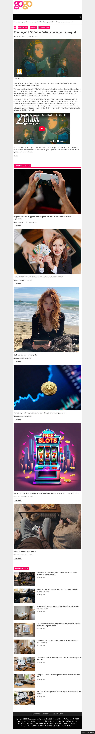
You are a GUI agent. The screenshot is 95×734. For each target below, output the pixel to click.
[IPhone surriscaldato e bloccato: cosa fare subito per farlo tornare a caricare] (24, 596)
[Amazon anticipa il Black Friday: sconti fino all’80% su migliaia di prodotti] (24, 664)
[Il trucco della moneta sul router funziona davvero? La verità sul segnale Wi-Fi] (24, 613)
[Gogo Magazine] (23, 7)
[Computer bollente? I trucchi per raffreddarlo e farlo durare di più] (24, 681)
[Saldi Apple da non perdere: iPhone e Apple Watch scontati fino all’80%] (24, 698)
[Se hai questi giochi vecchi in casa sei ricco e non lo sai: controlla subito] (47, 251)
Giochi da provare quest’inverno (25, 551)
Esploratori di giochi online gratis (25, 355)
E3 (15, 27)
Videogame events (44, 27)
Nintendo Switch (23, 27)
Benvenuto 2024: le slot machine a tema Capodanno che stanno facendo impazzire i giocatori (46, 493)
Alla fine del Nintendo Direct (47, 101)
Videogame (33, 27)
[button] (80, 17)
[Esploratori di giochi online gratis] (47, 319)
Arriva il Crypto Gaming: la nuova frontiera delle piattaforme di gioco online (40, 413)
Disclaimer (46, 714)
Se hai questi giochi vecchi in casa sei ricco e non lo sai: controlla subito (39, 277)
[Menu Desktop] (16, 17)
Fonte (16, 156)
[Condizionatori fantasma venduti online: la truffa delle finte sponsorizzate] (24, 647)
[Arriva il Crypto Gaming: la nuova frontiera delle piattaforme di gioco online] (47, 387)
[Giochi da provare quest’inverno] (47, 526)
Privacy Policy (58, 714)
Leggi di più (18, 225)
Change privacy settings (88, 732)
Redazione (36, 714)
